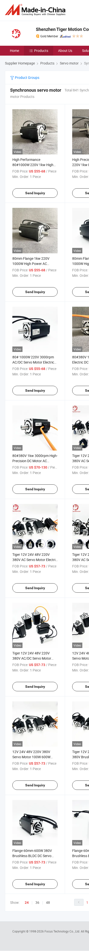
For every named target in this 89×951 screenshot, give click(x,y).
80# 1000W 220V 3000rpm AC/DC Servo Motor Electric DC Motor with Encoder (33, 362)
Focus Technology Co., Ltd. (62, 931)
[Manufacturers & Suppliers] (36, 10)
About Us (65, 50)
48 (48, 902)
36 (37, 902)
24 (27, 903)
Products (41, 50)
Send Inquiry (35, 193)
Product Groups (26, 77)
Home (14, 50)
